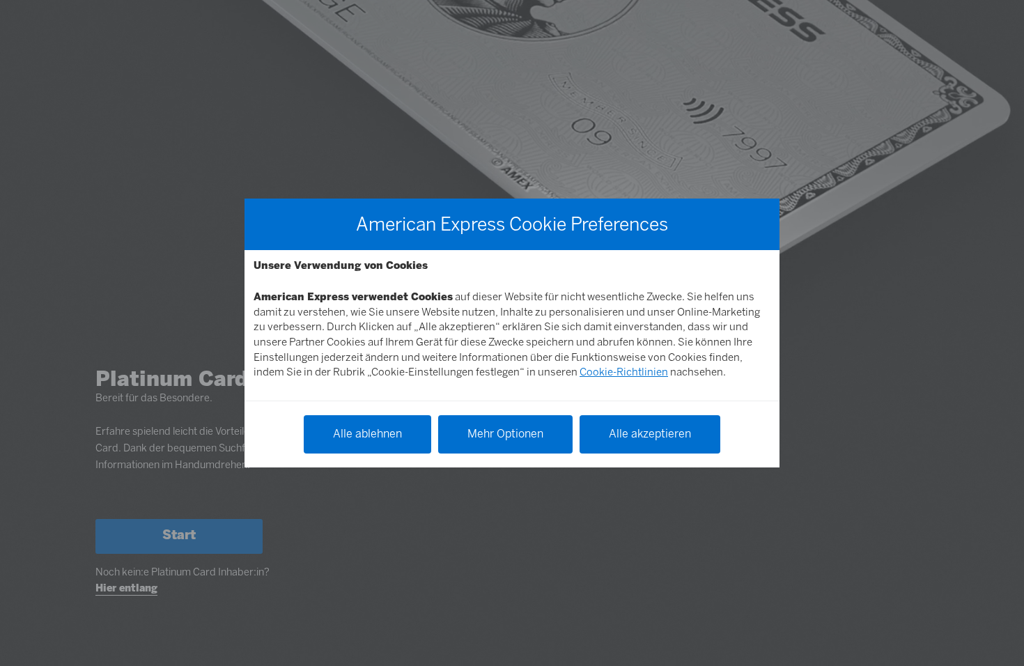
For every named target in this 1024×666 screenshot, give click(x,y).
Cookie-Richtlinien (624, 372)
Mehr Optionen (505, 433)
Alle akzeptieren (650, 433)
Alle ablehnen (367, 433)
